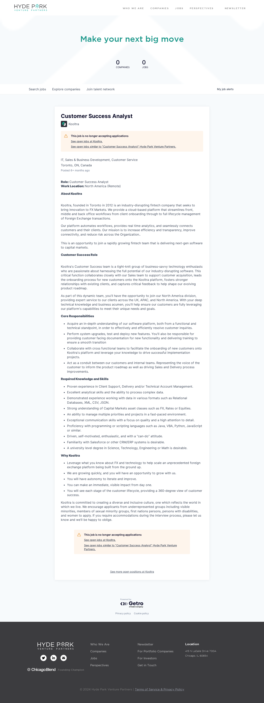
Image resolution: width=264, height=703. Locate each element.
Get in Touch (147, 665)
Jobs (93, 658)
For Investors (147, 658)
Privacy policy (123, 613)
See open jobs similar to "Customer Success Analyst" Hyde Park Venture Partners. (123, 146)
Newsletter (145, 644)
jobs (37, 89)
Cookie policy (141, 613)
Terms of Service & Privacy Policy (159, 689)
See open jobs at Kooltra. (87, 141)
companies (66, 89)
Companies (98, 651)
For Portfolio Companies (155, 651)
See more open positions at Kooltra (132, 571)
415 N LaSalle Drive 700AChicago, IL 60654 (200, 653)
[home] (30, 7)
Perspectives (99, 665)
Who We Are (99, 644)
